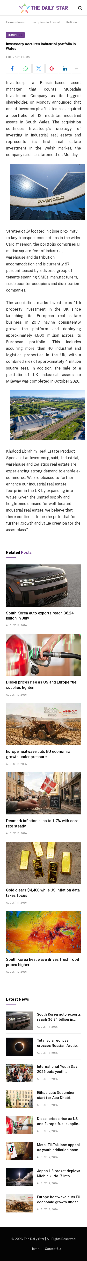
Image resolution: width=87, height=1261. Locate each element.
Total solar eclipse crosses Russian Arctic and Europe (57, 1045)
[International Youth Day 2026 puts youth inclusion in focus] (19, 1073)
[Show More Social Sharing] (76, 68)
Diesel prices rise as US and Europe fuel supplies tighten (58, 1124)
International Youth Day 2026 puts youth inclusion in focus (57, 1071)
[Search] (79, 7)
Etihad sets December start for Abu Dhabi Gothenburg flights (56, 1097)
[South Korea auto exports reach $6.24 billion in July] (43, 585)
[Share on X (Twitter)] (38, 68)
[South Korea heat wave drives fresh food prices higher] (43, 932)
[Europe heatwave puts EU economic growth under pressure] (43, 724)
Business (15, 35)
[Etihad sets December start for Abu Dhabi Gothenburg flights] (19, 1099)
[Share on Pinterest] (51, 68)
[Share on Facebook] (12, 68)
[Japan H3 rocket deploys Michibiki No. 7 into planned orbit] (19, 1177)
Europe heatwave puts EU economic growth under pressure (58, 1202)
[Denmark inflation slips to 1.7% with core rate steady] (43, 793)
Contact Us (53, 1249)
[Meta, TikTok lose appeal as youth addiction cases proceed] (19, 1151)
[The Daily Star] (43, 8)
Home (10, 22)
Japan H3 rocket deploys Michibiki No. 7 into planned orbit (58, 1176)
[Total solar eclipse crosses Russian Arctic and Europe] (19, 1047)
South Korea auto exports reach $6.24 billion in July (59, 1019)
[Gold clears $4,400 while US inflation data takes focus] (43, 863)
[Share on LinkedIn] (65, 68)
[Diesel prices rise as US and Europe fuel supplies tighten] (43, 655)
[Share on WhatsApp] (25, 68)
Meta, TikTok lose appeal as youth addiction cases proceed (58, 1150)
